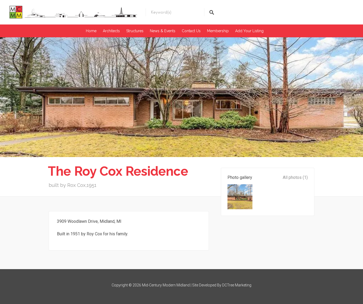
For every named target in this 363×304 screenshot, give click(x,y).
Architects (111, 31)
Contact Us (191, 31)
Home (91, 31)
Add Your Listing (249, 31)
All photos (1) (295, 177)
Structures (134, 31)
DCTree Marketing (236, 285)
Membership (218, 31)
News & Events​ (162, 31)
